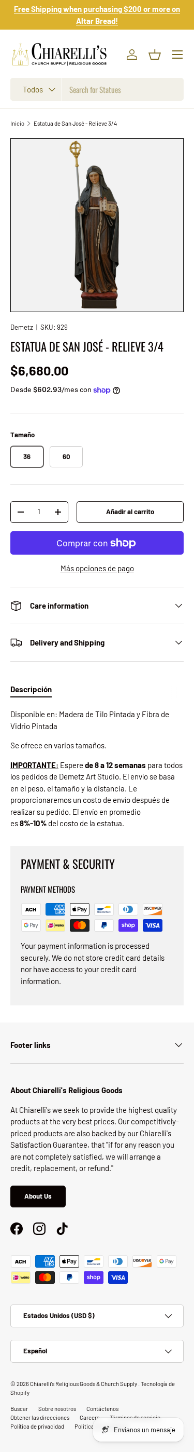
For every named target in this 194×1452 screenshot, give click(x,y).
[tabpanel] (97, 768)
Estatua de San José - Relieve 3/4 (75, 123)
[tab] (31, 689)
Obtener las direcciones (39, 1417)
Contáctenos (102, 1408)
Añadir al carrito (130, 511)
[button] (154, 54)
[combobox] (97, 89)
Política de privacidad (37, 1426)
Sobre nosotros (57, 1408)
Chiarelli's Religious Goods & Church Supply (84, 1383)
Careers (89, 1417)
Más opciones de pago (97, 568)
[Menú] (177, 54)
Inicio (17, 123)
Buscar (19, 1408)
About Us (38, 1196)
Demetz (21, 327)
